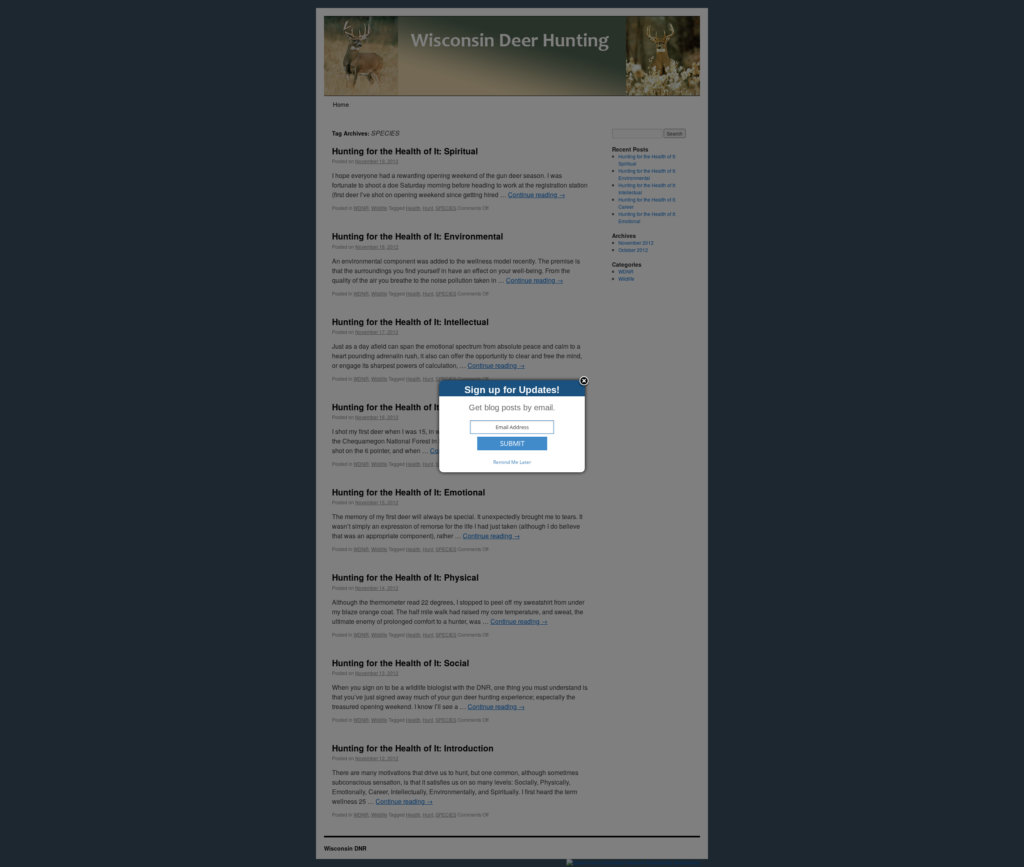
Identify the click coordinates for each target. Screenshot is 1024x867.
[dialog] (512, 426)
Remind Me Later (512, 462)
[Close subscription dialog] (584, 382)
